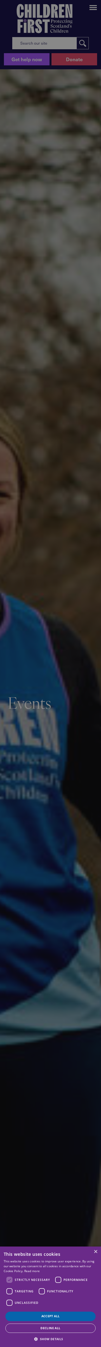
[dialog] (50, 1297)
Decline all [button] (50, 1328)
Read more (32, 1271)
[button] (50, 1338)
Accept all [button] (50, 1316)
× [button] (95, 1252)
